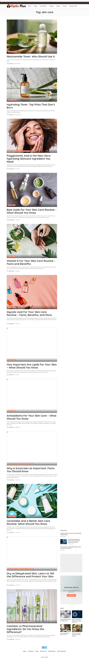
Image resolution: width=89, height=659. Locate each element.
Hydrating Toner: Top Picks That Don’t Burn (31, 106)
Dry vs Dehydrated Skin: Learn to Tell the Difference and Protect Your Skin (30, 575)
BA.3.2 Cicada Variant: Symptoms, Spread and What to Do (77, 621)
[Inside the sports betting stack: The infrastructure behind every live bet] (63, 541)
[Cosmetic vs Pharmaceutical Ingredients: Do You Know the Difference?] (32, 606)
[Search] (81, 6)
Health (14, 463)
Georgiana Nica (11, 323)
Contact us (71, 595)
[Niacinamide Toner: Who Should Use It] (32, 37)
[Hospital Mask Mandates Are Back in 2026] (65, 614)
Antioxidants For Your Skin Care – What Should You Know (31, 417)
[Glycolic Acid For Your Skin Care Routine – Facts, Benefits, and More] (32, 292)
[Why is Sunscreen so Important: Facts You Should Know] (32, 448)
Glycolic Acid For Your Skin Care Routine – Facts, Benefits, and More (29, 313)
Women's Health (30, 463)
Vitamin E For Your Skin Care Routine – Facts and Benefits (31, 262)
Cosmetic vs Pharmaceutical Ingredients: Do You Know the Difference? (25, 629)
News (14, 256)
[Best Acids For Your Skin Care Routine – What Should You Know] (32, 190)
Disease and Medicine (12, 51)
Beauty (9, 256)
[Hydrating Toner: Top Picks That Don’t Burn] (32, 85)
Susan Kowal (11, 63)
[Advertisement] (71, 563)
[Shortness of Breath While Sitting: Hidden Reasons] (77, 628)
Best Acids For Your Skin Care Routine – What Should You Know (31, 211)
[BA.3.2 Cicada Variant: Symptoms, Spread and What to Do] (77, 614)
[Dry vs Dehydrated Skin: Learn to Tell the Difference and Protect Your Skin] (32, 554)
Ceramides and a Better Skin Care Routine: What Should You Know (28, 522)
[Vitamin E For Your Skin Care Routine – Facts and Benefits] (32, 241)
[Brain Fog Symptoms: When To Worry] (65, 628)
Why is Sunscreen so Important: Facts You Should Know (30, 470)
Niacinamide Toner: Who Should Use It (31, 56)
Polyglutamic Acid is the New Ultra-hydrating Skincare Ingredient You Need (29, 158)
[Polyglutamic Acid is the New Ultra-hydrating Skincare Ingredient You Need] (32, 136)
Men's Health (19, 463)
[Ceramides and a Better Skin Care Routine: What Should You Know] (32, 501)
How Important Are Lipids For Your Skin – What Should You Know (32, 366)
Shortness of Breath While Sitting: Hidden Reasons (76, 634)
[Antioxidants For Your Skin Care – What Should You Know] (32, 396)
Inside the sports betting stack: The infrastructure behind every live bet (74, 541)
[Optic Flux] (16, 6)
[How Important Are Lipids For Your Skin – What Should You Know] (32, 345)
